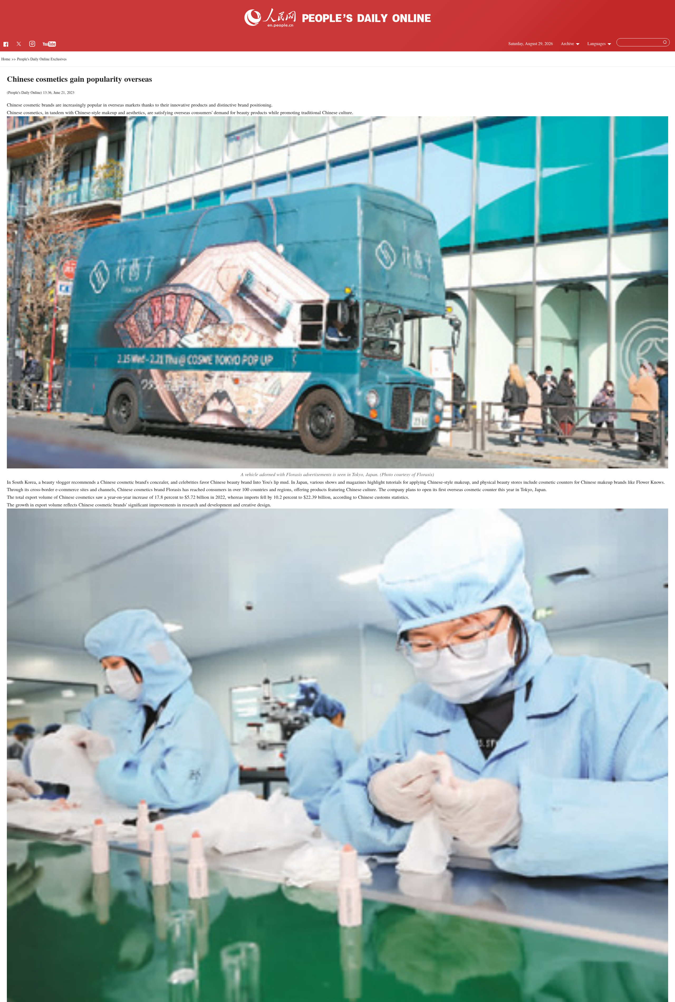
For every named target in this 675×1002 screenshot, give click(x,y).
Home (5, 58)
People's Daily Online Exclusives (41, 58)
